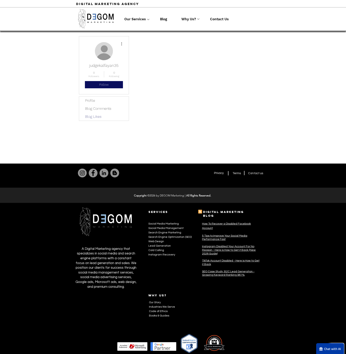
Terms (236, 173)
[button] (139, 19)
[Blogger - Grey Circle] (114, 173)
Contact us (255, 173)
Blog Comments (98, 108)
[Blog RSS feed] (200, 212)
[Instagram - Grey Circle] (82, 173)
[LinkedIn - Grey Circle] (104, 173)
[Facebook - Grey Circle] (93, 173)
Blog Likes (93, 116)
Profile (90, 100)
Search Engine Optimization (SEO (169, 237)
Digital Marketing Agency (107, 4)
